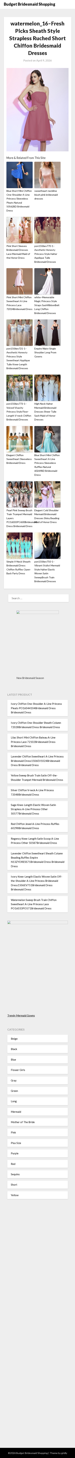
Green (14, 1090)
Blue (13, 1059)
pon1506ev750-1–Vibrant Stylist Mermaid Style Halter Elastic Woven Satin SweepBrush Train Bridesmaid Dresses (47, 571)
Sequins (15, 1174)
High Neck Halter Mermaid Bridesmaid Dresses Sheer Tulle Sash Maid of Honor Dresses (45, 411)
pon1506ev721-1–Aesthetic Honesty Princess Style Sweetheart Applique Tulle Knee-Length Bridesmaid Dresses (18, 358)
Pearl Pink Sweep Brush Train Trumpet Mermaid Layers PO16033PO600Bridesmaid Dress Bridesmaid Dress (19, 518)
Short (14, 1184)
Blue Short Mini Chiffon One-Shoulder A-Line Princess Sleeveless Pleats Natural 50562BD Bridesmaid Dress (19, 200)
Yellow (14, 1195)
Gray (14, 1080)
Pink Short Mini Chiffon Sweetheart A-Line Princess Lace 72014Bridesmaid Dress (19, 303)
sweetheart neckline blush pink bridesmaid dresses (46, 194)
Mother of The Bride (23, 1122)
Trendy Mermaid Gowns (21, 1015)
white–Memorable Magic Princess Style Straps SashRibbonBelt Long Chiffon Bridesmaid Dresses (46, 305)
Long (14, 1101)
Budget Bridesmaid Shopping (29, 4)
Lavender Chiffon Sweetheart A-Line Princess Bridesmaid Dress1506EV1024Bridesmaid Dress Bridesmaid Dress (37, 761)
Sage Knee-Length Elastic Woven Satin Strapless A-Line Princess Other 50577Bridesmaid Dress (33, 809)
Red (13, 1163)
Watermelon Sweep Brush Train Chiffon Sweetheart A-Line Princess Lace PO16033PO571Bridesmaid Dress (34, 904)
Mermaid (16, 1111)
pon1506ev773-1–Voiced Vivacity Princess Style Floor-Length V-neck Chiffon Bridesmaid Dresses (18, 411)
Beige (14, 1038)
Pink (13, 1132)
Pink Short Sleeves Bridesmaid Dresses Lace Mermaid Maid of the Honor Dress (18, 251)
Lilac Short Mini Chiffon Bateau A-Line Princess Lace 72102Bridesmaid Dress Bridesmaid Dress (33, 742)
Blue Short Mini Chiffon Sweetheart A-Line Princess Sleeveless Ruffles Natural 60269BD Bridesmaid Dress (47, 465)
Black (14, 1049)
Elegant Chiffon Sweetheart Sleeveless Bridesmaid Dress (19, 459)
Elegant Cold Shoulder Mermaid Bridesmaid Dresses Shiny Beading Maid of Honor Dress (46, 516)
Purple (14, 1153)
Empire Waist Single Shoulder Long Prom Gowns (45, 352)
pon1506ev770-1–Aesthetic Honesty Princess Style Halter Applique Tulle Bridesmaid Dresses (45, 253)
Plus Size (16, 1143)
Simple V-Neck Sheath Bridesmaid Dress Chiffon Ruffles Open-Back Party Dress (18, 567)
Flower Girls (18, 1069)
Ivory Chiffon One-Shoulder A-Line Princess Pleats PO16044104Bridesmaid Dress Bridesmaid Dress (36, 708)
